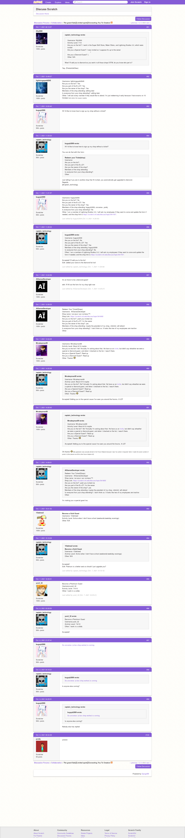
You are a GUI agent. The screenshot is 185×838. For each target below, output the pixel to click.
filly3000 (39, 31)
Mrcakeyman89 (42, 343)
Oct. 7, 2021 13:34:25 (44, 339)
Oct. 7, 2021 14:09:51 (44, 462)
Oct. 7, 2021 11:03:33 (44, 135)
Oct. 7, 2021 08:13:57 (44, 27)
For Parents (38, 835)
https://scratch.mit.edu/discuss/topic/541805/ (86, 316)
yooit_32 (39, 583)
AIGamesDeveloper (43, 279)
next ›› (148, 22)
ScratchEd (132, 833)
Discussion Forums (41, 22)
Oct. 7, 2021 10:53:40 (44, 106)
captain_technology (43, 139)
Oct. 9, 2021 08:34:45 (44, 735)
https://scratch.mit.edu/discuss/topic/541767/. (100, 214)
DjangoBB (145, 774)
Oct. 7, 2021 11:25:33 (44, 227)
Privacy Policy (110, 835)
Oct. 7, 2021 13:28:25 (44, 304)
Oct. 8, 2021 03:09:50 (44, 608)
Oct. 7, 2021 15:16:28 (44, 538)
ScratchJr (131, 835)
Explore (58, 2)
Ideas (67, 2)
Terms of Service (111, 833)
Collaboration (56, 22)
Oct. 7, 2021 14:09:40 (44, 407)
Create (48, 2)
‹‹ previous (133, 22)
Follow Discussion (143, 19)
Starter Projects (86, 833)
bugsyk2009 (40, 110)
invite (116, 348)
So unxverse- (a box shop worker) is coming (78, 645)
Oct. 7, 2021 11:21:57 (44, 193)
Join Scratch (136, 2)
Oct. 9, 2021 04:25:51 (44, 699)
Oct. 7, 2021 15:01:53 (44, 508)
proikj (38, 739)
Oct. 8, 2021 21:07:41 (44, 640)
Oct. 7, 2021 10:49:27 (44, 76)
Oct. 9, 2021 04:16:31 (44, 669)
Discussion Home (42, 13)
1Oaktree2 (40, 512)
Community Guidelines (65, 833)
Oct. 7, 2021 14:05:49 (44, 368)
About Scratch (39, 833)
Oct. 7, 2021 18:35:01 (44, 579)
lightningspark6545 (43, 80)
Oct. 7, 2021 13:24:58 (44, 275)
